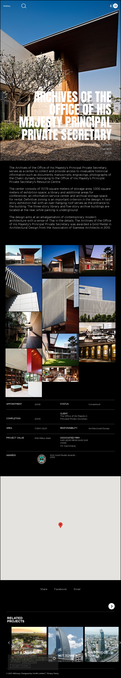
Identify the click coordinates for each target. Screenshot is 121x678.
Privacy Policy (53, 673)
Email (77, 589)
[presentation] (9, 642)
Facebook (60, 589)
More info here (29, 662)
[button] (60, 525)
